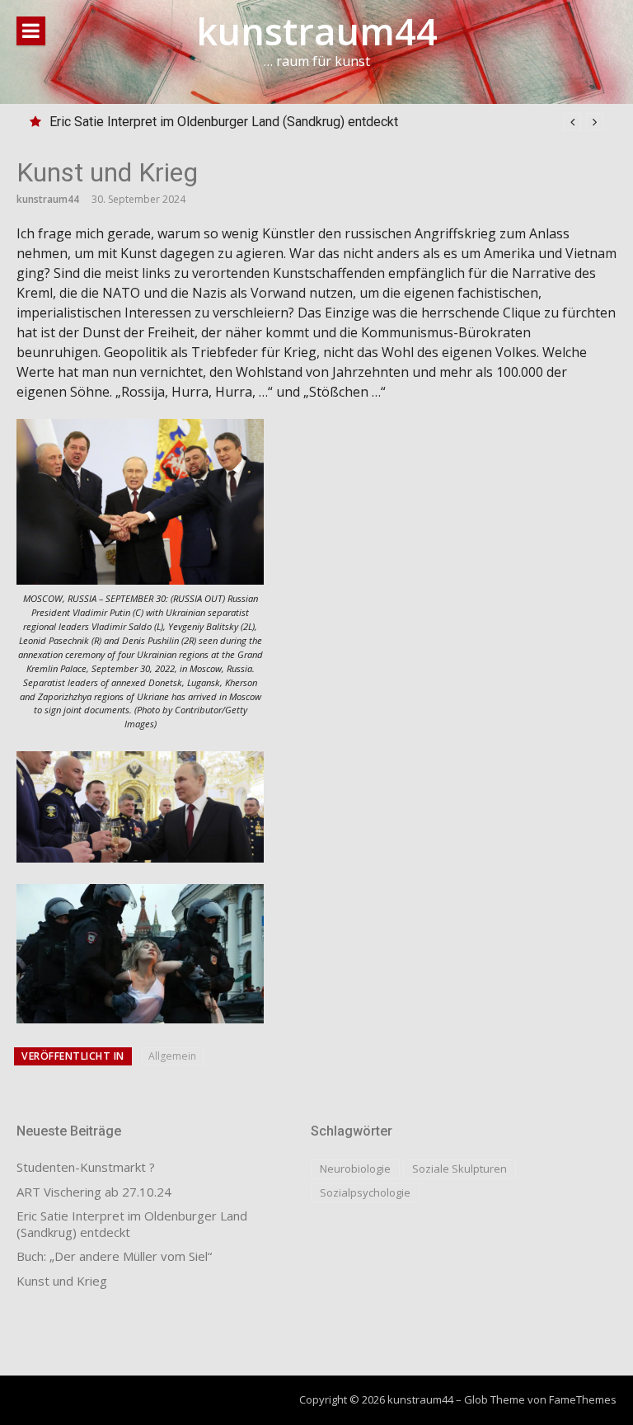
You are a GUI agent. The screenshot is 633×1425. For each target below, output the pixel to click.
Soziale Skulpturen (459, 1168)
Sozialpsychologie (365, 1192)
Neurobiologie (355, 1168)
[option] (326, 122)
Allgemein (172, 1056)
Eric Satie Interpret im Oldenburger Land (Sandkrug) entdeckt (223, 121)
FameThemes (583, 1399)
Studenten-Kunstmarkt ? (85, 1167)
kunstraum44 (317, 31)
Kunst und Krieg (61, 1281)
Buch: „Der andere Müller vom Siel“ (114, 1256)
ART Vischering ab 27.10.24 (93, 1192)
